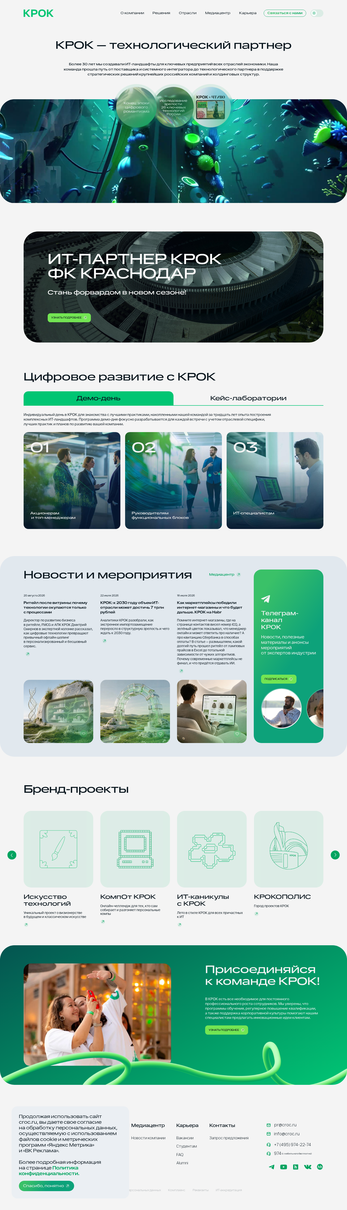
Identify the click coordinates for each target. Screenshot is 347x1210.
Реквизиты (201, 1190)
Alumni (182, 1163)
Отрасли (187, 13)
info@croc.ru (287, 1134)
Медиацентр (217, 13)
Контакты (222, 1125)
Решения (161, 13)
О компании (132, 13)
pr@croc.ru (285, 1125)
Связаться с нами (284, 13)
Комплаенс (176, 1190)
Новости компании (148, 1138)
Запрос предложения (229, 1138)
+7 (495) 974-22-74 (292, 1144)
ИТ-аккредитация (229, 1190)
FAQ (179, 1154)
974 (293, 1153)
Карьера (248, 13)
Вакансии (185, 1138)
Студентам (186, 1146)
